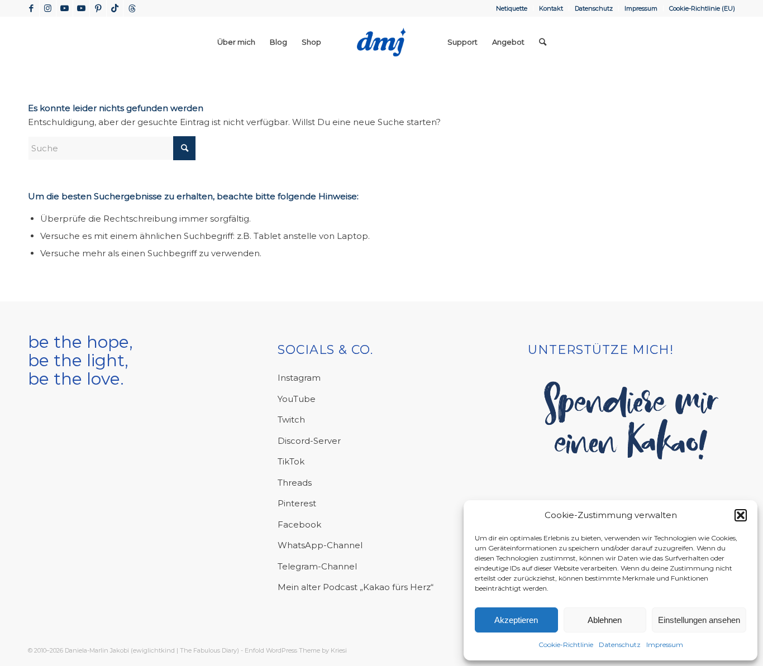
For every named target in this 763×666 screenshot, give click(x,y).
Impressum (664, 644)
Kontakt (551, 8)
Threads (295, 482)
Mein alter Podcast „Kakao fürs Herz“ (355, 587)
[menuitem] (511, 8)
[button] (740, 515)
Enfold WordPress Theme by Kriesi (296, 650)
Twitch (291, 419)
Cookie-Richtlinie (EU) (702, 8)
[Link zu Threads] (131, 8)
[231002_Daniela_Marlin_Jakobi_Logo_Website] (381, 42)
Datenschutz (620, 644)
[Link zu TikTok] (115, 8)
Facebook (299, 524)
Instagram (299, 377)
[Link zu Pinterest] (98, 8)
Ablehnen (605, 620)
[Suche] (543, 42)
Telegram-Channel (317, 566)
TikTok (291, 461)
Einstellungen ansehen (699, 620)
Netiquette (511, 8)
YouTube (297, 399)
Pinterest (297, 503)
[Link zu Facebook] (31, 8)
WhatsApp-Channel (320, 545)
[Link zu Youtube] (64, 8)
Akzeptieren (516, 620)
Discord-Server (309, 440)
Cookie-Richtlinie (565, 644)
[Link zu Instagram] (48, 8)
